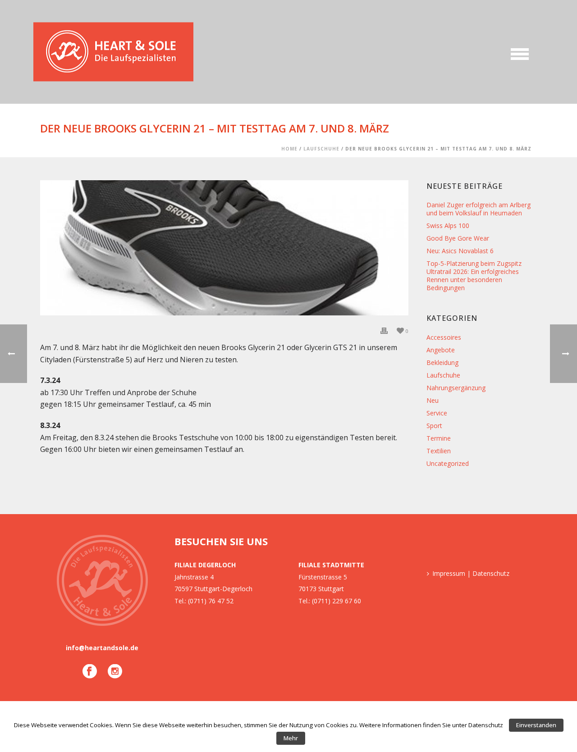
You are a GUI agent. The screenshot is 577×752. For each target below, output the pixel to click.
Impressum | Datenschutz (470, 573)
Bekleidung (442, 363)
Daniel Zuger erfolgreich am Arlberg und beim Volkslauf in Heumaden (478, 209)
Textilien (438, 451)
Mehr (291, 738)
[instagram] (115, 671)
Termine (438, 438)
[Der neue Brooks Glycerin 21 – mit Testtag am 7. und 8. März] (224, 247)
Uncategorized (447, 464)
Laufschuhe (321, 149)
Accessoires (443, 337)
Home (289, 149)
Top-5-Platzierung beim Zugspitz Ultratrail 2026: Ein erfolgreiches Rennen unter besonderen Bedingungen (474, 276)
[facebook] (89, 671)
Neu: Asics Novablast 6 (460, 251)
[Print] (384, 330)
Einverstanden (536, 725)
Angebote (440, 350)
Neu (432, 401)
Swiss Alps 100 (447, 226)
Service (436, 413)
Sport (434, 426)
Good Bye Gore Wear (457, 238)
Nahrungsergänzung (455, 388)
